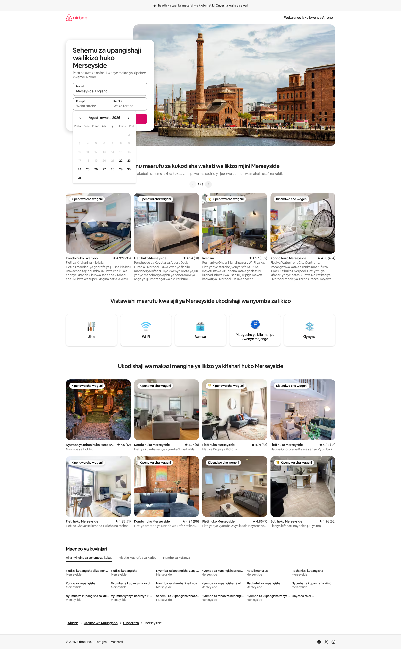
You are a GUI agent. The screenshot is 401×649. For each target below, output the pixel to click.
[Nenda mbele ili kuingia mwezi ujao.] (128, 118)
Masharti (117, 642)
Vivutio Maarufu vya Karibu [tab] (137, 558)
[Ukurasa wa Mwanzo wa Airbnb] (76, 17)
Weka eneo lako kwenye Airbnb (308, 17)
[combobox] (110, 91)
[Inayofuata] (208, 184)
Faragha (101, 642)
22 (121, 160)
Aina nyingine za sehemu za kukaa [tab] (89, 558)
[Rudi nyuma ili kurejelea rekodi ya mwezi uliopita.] (80, 118)
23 (129, 160)
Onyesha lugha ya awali (232, 5)
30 (129, 169)
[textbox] (91, 105)
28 (112, 169)
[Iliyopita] (192, 184)
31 (79, 178)
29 (121, 169)
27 (104, 169)
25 (87, 169)
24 (79, 169)
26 (96, 169)
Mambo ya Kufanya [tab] (176, 558)
